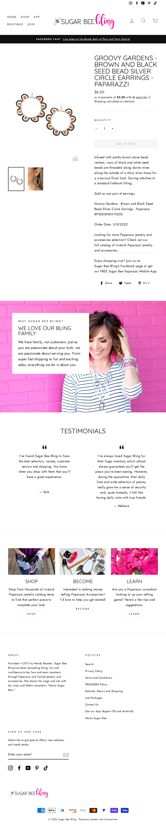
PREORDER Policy (96, 684)
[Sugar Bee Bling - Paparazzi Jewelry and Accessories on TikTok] (45, 768)
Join (31, 24)
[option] (83, 39)
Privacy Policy (94, 671)
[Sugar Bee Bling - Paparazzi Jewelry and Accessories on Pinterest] (36, 768)
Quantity (103, 120)
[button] (126, 97)
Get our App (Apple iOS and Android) (109, 711)
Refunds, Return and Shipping (104, 691)
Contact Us (91, 704)
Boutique (15, 24)
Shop (25, 17)
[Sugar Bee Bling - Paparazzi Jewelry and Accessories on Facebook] (19, 768)
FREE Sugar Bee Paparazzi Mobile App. (128, 271)
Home (12, 17)
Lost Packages (93, 698)
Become (83, 609)
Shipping (100, 101)
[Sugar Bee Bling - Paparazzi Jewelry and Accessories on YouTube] (28, 768)
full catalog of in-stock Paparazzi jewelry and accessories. (123, 248)
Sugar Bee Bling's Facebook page (118, 266)
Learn (134, 614)
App (37, 17)
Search (89, 664)
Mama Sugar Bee (96, 718)
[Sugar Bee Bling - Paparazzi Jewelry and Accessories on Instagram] (10, 768)
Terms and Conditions (98, 678)
